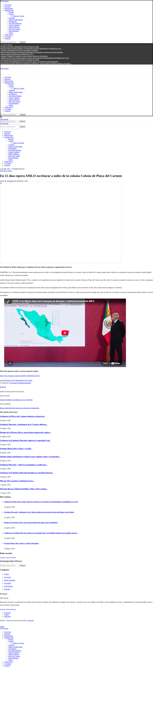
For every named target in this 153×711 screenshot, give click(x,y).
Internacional (8, 8)
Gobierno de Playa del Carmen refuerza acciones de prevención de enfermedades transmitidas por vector (34, 58)
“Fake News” (8, 35)
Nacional (7, 6)
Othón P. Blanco (14, 27)
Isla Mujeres (13, 21)
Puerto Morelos (14, 31)
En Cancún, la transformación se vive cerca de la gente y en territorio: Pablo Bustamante (29, 62)
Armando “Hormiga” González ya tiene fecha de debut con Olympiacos (24, 56)
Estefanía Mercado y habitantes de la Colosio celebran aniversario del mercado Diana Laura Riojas (39, 512)
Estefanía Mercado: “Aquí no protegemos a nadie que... (23, 465)
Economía (7, 577)
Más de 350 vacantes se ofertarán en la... (17, 481)
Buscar (23, 42)
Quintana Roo (9, 10)
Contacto (7, 38)
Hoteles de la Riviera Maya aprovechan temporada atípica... (25, 432)
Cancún (11, 14)
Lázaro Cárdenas (14, 25)
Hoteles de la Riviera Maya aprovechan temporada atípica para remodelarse (31, 522)
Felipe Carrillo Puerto (16, 20)
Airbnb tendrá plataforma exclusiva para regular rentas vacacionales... (30, 457)
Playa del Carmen (14, 29)
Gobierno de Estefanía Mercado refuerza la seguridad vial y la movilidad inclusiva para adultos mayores (40, 533)
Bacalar (11, 12)
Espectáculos (8, 586)
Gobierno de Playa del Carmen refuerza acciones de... (23, 416)
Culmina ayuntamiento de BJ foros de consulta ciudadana (19, 50)
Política (6, 574)
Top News (7, 5)
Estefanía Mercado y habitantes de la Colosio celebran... (24, 424)
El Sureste (10, 181)
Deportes (7, 589)
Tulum (11, 33)
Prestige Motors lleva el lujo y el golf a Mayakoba (21, 543)
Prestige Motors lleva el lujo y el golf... (16, 448)
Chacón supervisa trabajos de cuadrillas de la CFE (16, 54)
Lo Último (7, 36)
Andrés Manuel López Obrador (10, 380)
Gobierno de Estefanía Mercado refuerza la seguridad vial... (25, 440)
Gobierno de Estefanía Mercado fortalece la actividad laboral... (27, 473)
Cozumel (12, 18)
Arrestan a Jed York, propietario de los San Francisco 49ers (19, 47)
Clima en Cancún (18, 16)
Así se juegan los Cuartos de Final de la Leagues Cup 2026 (19, 60)
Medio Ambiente (9, 580)
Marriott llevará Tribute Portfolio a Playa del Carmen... (24, 489)
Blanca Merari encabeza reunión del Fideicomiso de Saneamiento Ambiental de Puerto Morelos (31, 52)
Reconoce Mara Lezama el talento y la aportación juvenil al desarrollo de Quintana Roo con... (31, 48)
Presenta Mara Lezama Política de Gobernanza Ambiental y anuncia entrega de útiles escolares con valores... (36, 63)
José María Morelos (15, 23)
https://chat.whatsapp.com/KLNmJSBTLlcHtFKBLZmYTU (20, 376)
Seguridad (7, 583)
